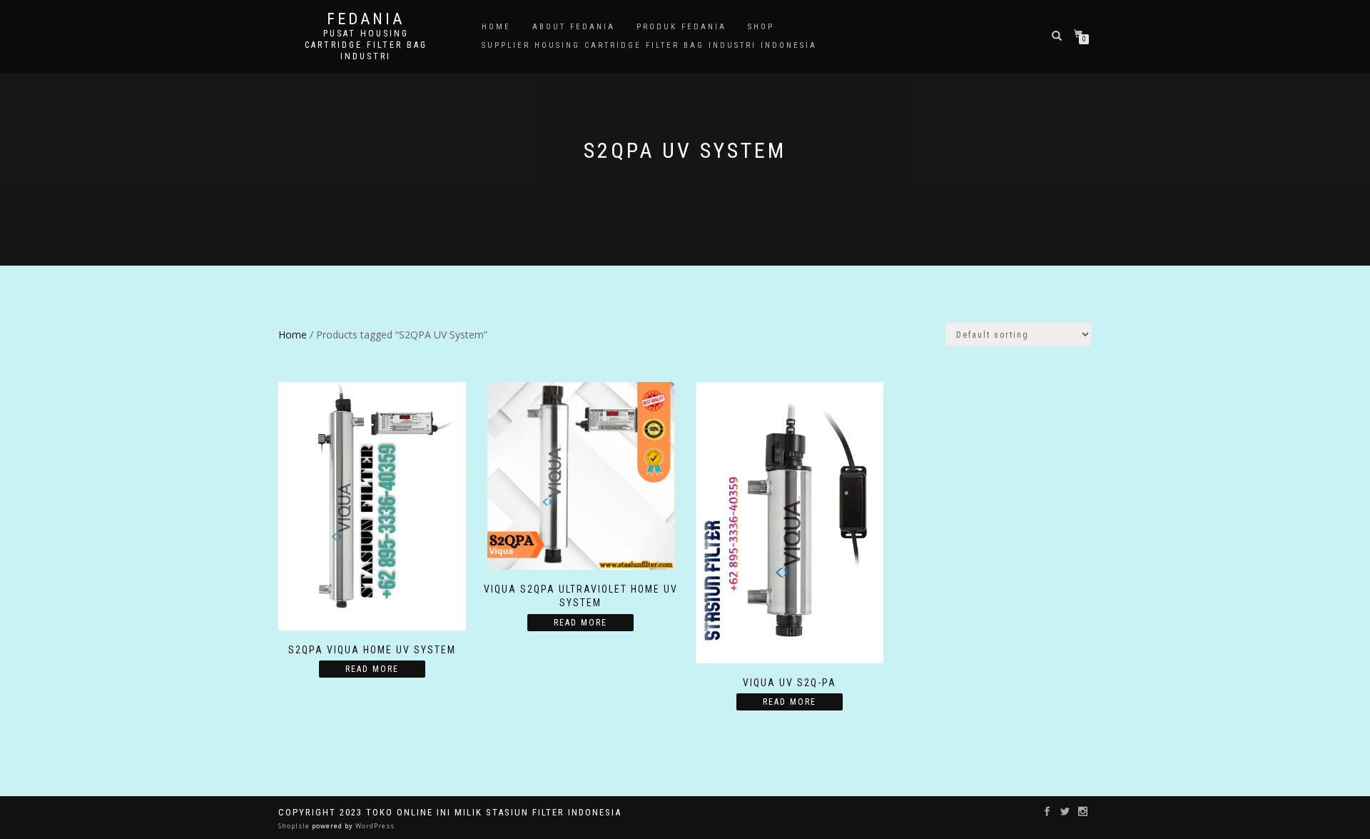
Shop (761, 26)
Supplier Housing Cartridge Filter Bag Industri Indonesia (649, 45)
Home (496, 26)
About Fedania (573, 26)
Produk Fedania (681, 26)
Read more (372, 669)
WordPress (374, 825)
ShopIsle (295, 825)
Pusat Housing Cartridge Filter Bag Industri (366, 45)
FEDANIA (366, 19)
